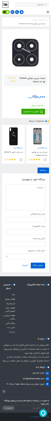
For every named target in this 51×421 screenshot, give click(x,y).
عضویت (8, 408)
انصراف (25, 265)
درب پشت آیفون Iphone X (13, 152)
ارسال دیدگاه (38, 265)
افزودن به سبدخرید (31, 111)
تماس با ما (11, 327)
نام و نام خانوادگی (37, 214)
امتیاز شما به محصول (36, 250)
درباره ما (12, 332)
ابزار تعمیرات (10, 303)
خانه (13, 294)
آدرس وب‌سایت (39, 238)
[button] (22, 12)
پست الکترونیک (38, 226)
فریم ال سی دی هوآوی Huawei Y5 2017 (39, 154)
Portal (32, 416)
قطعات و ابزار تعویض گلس (10, 309)
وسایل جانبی (10, 323)
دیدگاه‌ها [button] (43, 170)
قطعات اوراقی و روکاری (9, 317)
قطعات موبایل (10, 299)
